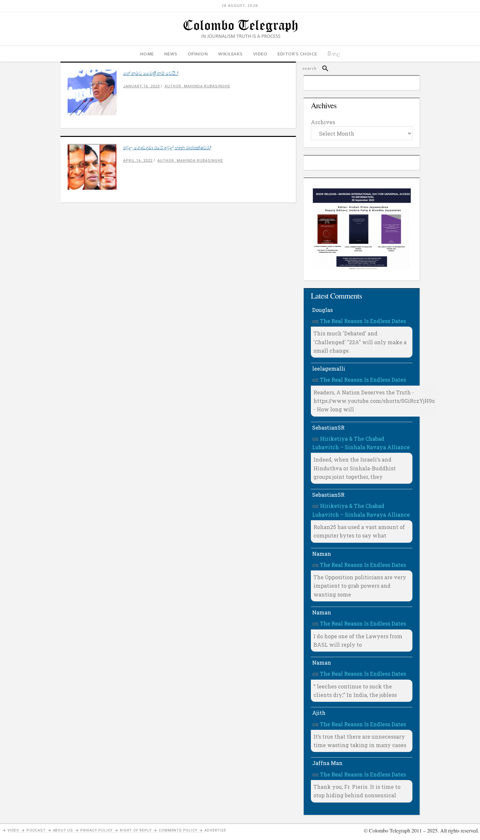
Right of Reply (136, 830)
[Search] (322, 68)
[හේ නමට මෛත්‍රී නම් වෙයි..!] (95, 92)
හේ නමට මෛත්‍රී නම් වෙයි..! (150, 73)
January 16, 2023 (141, 86)
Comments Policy (178, 830)
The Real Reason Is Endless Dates (363, 320)
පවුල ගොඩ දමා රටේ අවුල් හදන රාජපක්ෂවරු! (167, 147)
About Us (63, 830)
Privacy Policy (96, 830)
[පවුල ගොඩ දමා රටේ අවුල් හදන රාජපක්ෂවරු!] (95, 167)
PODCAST (36, 830)
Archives (323, 122)
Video (13, 830)
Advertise (215, 830)
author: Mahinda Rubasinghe (197, 86)
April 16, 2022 (137, 160)
